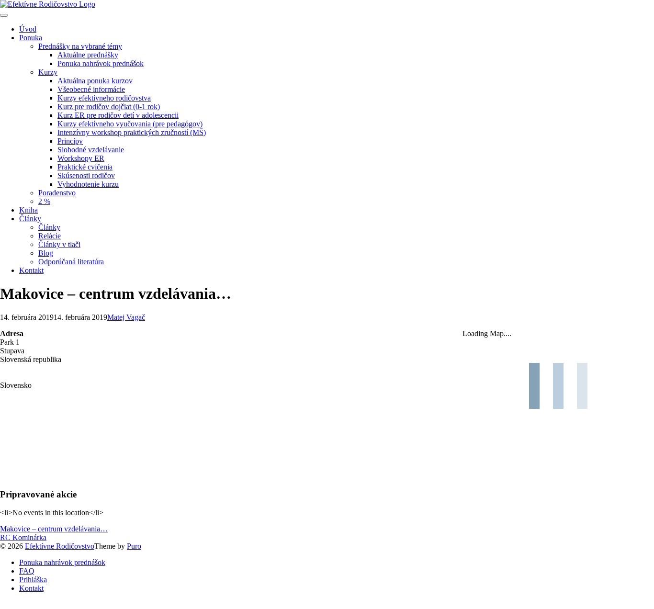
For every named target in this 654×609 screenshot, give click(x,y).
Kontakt (31, 270)
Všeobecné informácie (91, 89)
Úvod (27, 29)
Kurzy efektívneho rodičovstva (104, 98)
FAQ (26, 571)
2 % (44, 201)
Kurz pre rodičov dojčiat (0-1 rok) (108, 106)
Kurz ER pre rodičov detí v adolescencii (118, 115)
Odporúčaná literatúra (71, 262)
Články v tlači (59, 244)
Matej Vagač (126, 317)
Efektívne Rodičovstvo (59, 546)
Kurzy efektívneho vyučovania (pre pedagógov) (130, 124)
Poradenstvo (57, 193)
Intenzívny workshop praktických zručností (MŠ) (131, 132)
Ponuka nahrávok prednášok (100, 63)
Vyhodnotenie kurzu (88, 184)
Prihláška (33, 579)
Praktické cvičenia (85, 167)
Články (30, 218)
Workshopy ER (80, 158)
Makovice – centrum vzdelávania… (54, 529)
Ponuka (30, 38)
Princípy (70, 141)
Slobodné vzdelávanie (90, 150)
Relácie (49, 236)
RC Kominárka (23, 537)
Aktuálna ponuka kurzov (95, 81)
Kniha (28, 210)
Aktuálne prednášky (87, 55)
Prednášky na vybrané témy (80, 46)
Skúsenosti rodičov (86, 175)
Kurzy (47, 72)
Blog (45, 253)
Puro (134, 546)
